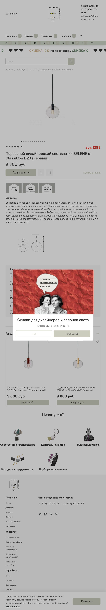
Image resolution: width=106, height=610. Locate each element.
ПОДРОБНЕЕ (72, 333)
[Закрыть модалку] (88, 274)
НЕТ (34, 333)
